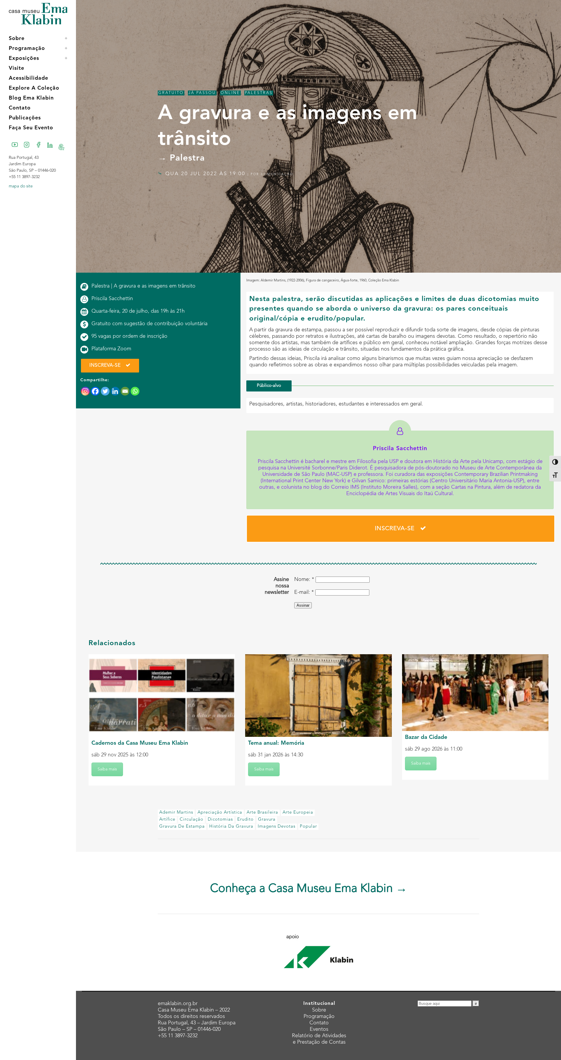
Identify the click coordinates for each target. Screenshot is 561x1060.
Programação (319, 1016)
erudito (245, 819)
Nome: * (304, 579)
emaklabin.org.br (178, 1003)
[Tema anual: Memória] (318, 695)
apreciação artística (220, 812)
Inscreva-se (105, 365)
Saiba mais (107, 769)
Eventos (319, 1029)
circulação (191, 819)
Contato (319, 1023)
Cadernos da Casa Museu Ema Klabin (139, 743)
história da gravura (231, 826)
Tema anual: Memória (276, 743)
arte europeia (298, 812)
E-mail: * (304, 592)
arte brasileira (262, 812)
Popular (308, 826)
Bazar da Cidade (426, 737)
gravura (267, 819)
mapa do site (21, 186)
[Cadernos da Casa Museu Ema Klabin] (162, 695)
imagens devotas (276, 826)
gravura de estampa (182, 826)
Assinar (303, 605)
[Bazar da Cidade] (475, 692)
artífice (167, 819)
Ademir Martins (176, 812)
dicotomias (220, 819)
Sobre (319, 1010)
